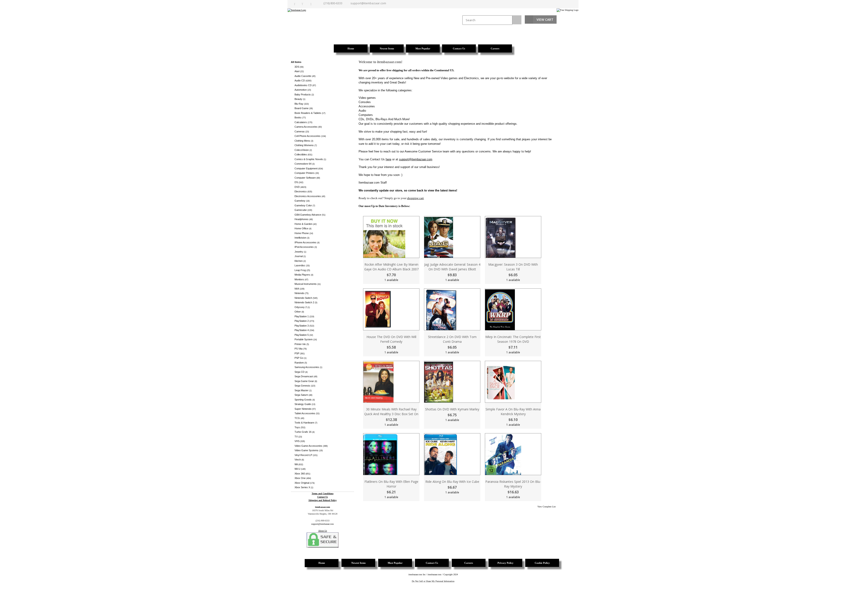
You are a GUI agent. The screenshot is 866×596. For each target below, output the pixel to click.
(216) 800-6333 (332, 3)
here (388, 159)
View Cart (545, 19)
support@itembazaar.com (368, 3)
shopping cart (415, 198)
